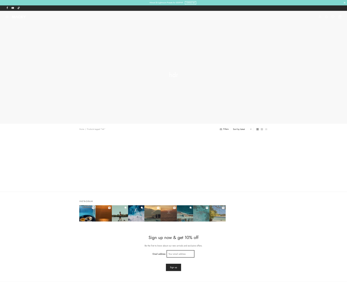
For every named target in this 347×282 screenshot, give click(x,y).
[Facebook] (7, 8)
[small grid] (261, 129)
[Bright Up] (246, 157)
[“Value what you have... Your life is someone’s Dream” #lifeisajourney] (201, 213)
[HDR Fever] (198, 157)
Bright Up (228, 182)
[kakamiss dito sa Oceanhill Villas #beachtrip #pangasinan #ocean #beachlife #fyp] (87, 213)
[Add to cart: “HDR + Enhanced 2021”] (145, 172)
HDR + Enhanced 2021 (138, 182)
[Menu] (7, 16)
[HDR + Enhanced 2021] (149, 157)
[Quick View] (105, 172)
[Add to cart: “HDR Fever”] (193, 172)
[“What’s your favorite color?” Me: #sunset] (104, 213)
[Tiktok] (18, 8)
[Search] (326, 17)
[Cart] (340, 17)
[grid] (257, 129)
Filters (226, 129)
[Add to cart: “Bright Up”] (241, 172)
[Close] (345, 3)
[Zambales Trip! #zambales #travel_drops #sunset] (185, 213)
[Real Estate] (101, 157)
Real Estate (84, 182)
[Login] (320, 17)
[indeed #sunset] (169, 213)
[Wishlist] (333, 17)
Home (81, 129)
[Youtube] (12, 8)
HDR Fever (180, 182)
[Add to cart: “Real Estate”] (96, 172)
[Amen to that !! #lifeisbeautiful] (217, 213)
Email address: (160, 253)
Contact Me (190, 3)
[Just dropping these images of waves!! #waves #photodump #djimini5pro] (136, 213)
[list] (266, 129)
